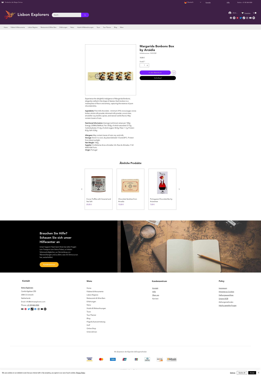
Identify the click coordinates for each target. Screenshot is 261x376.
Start (86, 37)
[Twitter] (240, 18)
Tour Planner (91, 315)
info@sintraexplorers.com (35, 302)
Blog (88, 318)
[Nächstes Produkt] (179, 189)
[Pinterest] (237, 18)
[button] (255, 13)
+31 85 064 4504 (247, 2)
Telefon (239, 2)
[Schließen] (258, 372)
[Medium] (253, 18)
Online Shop (91, 328)
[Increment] (147, 65)
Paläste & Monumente (95, 291)
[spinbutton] (144, 65)
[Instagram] (247, 18)
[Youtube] (250, 18)
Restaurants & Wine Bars (96, 298)
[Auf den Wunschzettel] (174, 72)
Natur (89, 305)
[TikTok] (244, 18)
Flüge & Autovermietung (96, 322)
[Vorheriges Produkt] (82, 189)
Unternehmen (92, 332)
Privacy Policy (80, 373)
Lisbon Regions (92, 295)
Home (89, 288)
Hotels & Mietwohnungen (96, 308)
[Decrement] (141, 65)
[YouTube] (42, 309)
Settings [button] (232, 373)
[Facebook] (231, 18)
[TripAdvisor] (234, 18)
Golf (88, 325)
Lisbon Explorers (33, 14)
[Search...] (85, 15)
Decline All (242, 373)
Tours (89, 312)
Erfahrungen (91, 302)
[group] (130, 189)
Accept (252, 373)
